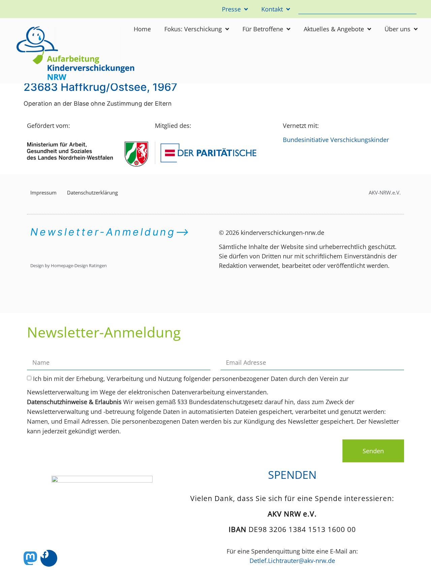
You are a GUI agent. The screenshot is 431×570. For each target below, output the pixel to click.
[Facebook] (48, 558)
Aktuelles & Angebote (334, 29)
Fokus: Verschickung (193, 29)
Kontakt (272, 9)
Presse (231, 9)
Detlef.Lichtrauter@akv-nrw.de (292, 561)
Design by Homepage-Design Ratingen (68, 265)
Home (142, 29)
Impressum (43, 192)
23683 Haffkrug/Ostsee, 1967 (100, 87)
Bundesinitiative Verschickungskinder (336, 140)
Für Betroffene (262, 29)
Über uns (397, 29)
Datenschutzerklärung (92, 192)
